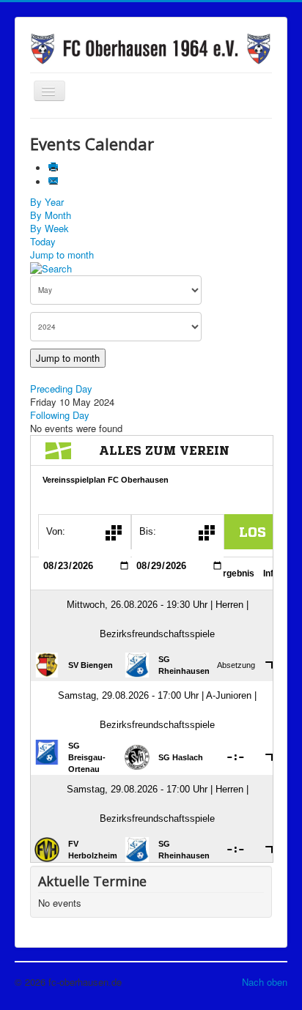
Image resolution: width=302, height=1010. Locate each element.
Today (43, 241)
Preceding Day (61, 389)
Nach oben (264, 982)
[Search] (51, 268)
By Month (50, 215)
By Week (49, 228)
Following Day (59, 415)
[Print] (54, 168)
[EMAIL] (54, 182)
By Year (47, 202)
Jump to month (62, 254)
